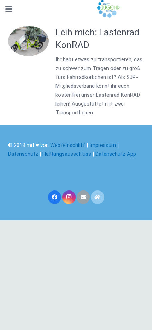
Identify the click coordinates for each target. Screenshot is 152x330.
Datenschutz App (115, 154)
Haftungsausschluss (67, 154)
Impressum (102, 145)
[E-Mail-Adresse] (83, 197)
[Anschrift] (97, 197)
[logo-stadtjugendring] (108, 9)
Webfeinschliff (67, 145)
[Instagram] (69, 197)
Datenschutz (23, 154)
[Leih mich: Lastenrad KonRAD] (28, 41)
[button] (9, 8)
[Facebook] (55, 197)
